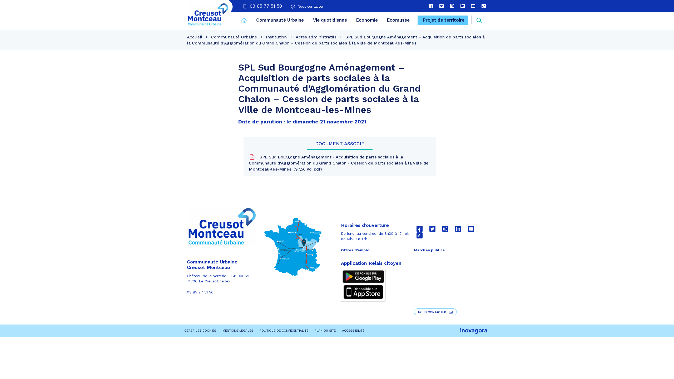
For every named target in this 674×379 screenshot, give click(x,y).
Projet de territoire (443, 20)
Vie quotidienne (330, 20)
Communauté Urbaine (280, 20)
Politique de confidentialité (284, 330)
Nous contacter (432, 312)
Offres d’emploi (355, 250)
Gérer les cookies (200, 330)
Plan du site (325, 330)
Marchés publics (429, 250)
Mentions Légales (237, 330)
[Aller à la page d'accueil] (244, 21)
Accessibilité (353, 330)
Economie (367, 20)
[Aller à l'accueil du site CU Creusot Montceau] (208, 14)
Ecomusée (398, 20)
